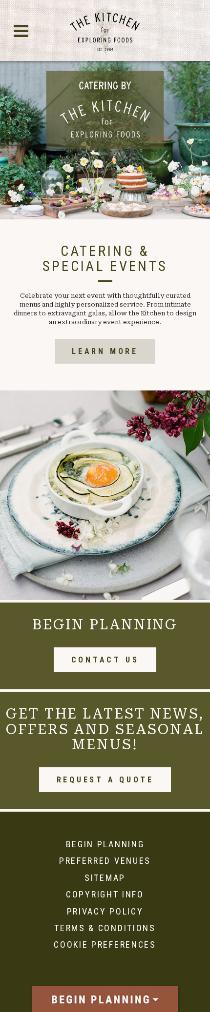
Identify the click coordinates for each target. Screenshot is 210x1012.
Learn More (105, 351)
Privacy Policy (105, 911)
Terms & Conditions (105, 928)
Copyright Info (105, 894)
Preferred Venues (105, 861)
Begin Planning (105, 844)
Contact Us (105, 659)
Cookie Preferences (105, 944)
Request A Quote (105, 779)
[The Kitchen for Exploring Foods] (105, 30)
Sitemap (105, 878)
